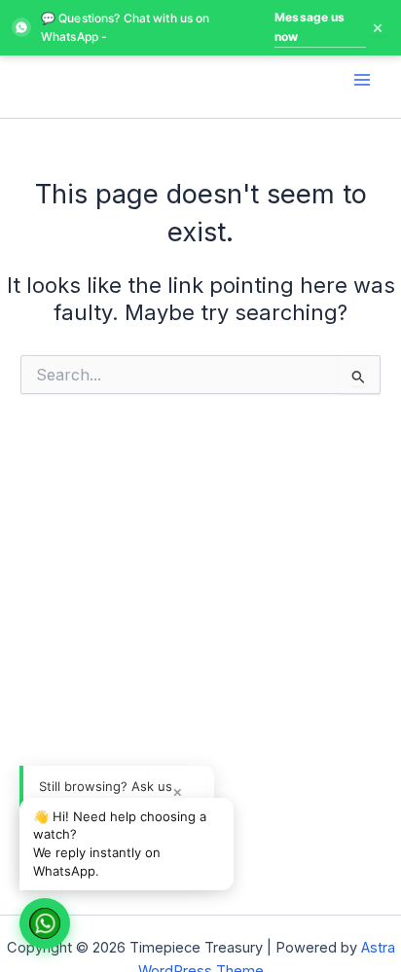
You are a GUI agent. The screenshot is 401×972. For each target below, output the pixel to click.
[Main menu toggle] (362, 78)
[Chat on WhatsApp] (44, 923)
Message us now (309, 27)
